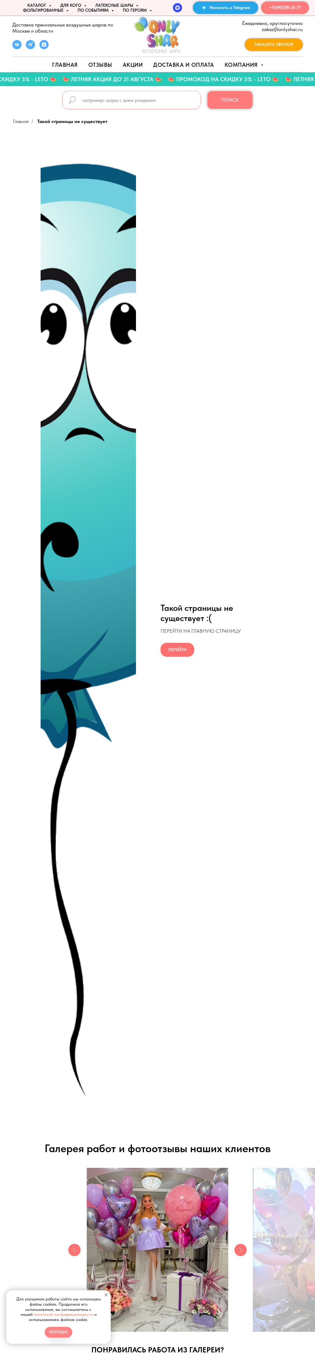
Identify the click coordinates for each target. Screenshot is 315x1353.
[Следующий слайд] (240, 1250)
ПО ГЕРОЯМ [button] (135, 10)
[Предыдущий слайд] (74, 1250)
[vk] (17, 47)
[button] (274, 44)
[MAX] (177, 7)
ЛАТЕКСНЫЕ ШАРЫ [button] (114, 5)
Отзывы (100, 65)
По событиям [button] (94, 10)
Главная (65, 65)
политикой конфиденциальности (63, 1314)
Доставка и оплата (183, 65)
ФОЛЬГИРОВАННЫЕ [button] (44, 10)
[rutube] (30, 47)
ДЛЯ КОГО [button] (71, 5)
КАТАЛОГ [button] (37, 5)
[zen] (44, 47)
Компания (242, 65)
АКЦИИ (133, 65)
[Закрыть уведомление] (106, 1295)
